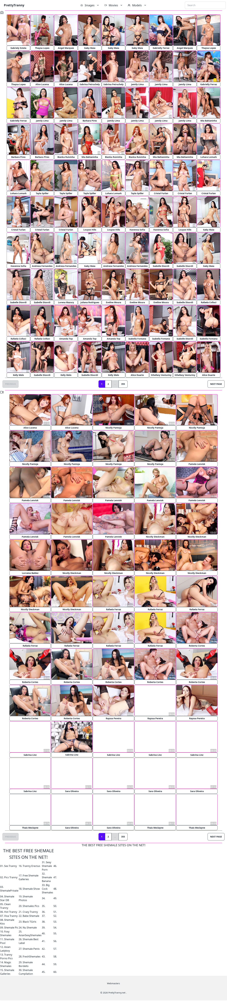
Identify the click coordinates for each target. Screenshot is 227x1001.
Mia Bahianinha (208, 120)
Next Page (216, 383)
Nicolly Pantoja (113, 427)
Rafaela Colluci (208, 302)
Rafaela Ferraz (113, 609)
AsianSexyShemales (30, 935)
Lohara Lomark (208, 157)
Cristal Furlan (161, 193)
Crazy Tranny (30, 911)
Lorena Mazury (66, 302)
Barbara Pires (90, 120)
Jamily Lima (137, 84)
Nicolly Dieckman (155, 536)
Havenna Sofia (137, 229)
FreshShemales (31, 956)
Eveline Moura (113, 302)
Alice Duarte (137, 375)
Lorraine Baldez (30, 573)
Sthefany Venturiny (161, 375)
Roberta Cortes (197, 645)
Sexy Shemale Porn (47, 865)
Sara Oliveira (72, 791)
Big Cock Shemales (47, 888)
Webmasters (113, 983)
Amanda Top (66, 338)
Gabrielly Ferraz (161, 48)
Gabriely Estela (18, 48)
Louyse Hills (89, 229)
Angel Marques (66, 48)
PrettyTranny (14, 5)
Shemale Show (31, 888)
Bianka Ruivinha (66, 157)
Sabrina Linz (30, 754)
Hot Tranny (10, 911)
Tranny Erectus (31, 865)
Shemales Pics (31, 905)
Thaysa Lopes (42, 48)
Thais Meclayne (30, 827)
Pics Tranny (10, 877)
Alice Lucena (42, 84)
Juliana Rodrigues (89, 302)
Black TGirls (29, 921)
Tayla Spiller (42, 193)
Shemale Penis (31, 948)
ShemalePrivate (9, 890)
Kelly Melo (18, 375)
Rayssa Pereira (113, 718)
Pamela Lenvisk (197, 464)
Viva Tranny (11, 915)
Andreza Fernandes (42, 266)
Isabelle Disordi (161, 266)
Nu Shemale (30, 927)
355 (123, 383)
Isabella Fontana (137, 338)
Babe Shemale (31, 915)
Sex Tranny (10, 865)
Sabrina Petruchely (90, 84)
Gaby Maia (89, 48)
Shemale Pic (11, 927)
